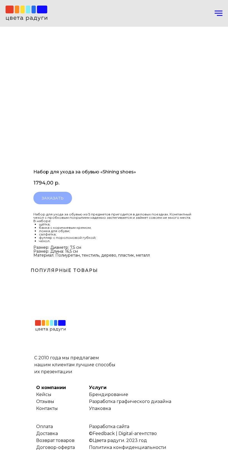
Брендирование (108, 394)
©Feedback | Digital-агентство (123, 433)
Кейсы (43, 394)
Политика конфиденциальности (127, 447)
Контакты (47, 408)
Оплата (44, 426)
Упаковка (100, 408)
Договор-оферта (55, 447)
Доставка (47, 433)
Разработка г (104, 401)
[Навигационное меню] (218, 13)
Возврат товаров (55, 440)
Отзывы (45, 401)
